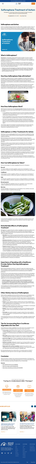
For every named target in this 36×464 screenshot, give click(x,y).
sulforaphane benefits (18, 108)
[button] (3, 4)
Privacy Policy (33, 462)
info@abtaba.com (32, 447)
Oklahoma (24, 453)
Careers (16, 451)
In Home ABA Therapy (6, 389)
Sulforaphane (3, 57)
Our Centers (17, 454)
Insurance (16, 450)
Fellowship (16, 453)
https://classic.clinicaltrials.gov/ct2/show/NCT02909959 (13, 367)
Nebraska (24, 454)
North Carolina (25, 451)
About (16, 447)
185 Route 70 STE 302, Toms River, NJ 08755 (32, 450)
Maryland (24, 457)
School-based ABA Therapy (29, 390)
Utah (23, 447)
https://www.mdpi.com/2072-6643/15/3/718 (10, 366)
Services (16, 448)
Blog (27, 462)
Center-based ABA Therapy (18, 390)
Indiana (24, 450)
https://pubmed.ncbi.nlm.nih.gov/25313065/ (10, 364)
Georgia (24, 448)
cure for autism (12, 134)
